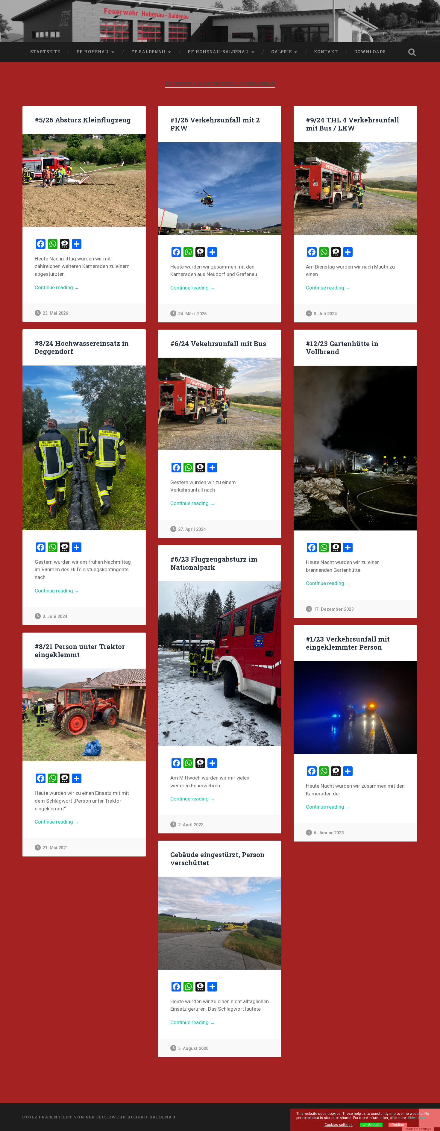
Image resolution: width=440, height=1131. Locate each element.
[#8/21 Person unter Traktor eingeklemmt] (84, 715)
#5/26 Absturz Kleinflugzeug (83, 119)
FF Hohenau (92, 51)
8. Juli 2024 (325, 313)
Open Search (412, 52)
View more (416, 1118)
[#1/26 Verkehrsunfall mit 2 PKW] (219, 188)
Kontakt (326, 51)
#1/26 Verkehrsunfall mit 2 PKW (215, 123)
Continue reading (70, 288)
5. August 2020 (193, 1048)
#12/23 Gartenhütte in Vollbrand (342, 347)
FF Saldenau (148, 51)
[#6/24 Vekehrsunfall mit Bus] (219, 404)
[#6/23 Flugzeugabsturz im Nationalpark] (219, 663)
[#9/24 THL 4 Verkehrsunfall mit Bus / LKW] (355, 188)
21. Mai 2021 (55, 847)
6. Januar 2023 (329, 833)
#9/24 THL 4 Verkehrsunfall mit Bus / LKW (352, 123)
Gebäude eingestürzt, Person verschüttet (217, 858)
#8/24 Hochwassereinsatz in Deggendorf (82, 347)
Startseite (45, 51)
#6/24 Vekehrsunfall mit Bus (218, 343)
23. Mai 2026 (55, 313)
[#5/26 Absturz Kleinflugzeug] (84, 180)
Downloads (370, 51)
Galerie (281, 51)
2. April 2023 (190, 824)
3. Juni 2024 (55, 616)
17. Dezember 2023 (333, 609)
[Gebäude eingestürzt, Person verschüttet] (219, 923)
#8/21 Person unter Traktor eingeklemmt (80, 650)
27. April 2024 (192, 529)
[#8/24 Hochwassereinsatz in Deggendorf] (84, 448)
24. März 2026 (192, 313)
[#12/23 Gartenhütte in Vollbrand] (355, 448)
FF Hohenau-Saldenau (218, 51)
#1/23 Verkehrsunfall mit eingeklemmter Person (348, 642)
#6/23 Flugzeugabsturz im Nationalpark (213, 562)
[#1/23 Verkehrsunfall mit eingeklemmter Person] (355, 707)
